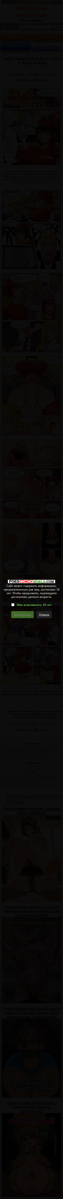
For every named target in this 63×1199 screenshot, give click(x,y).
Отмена (44, 614)
